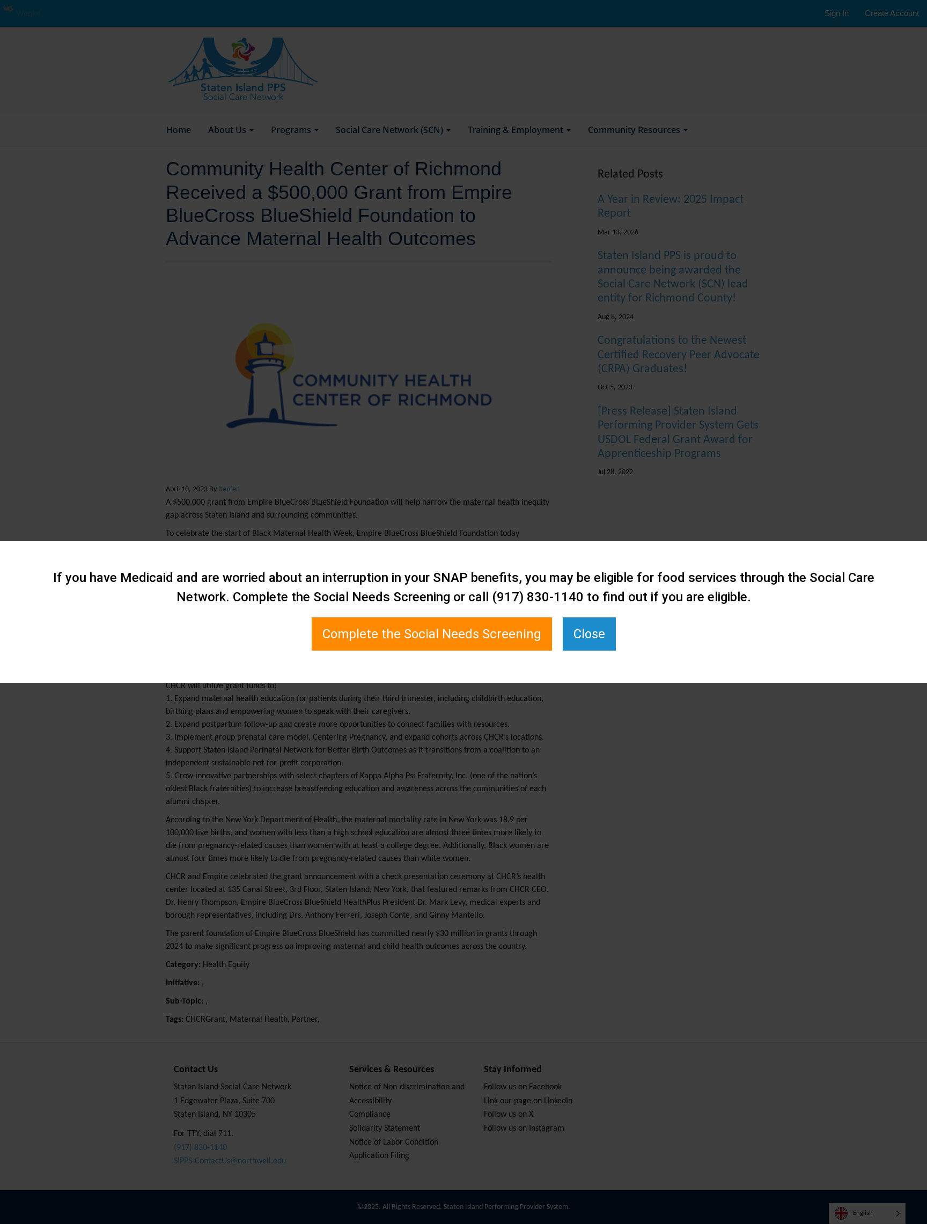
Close (589, 634)
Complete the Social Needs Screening (431, 634)
